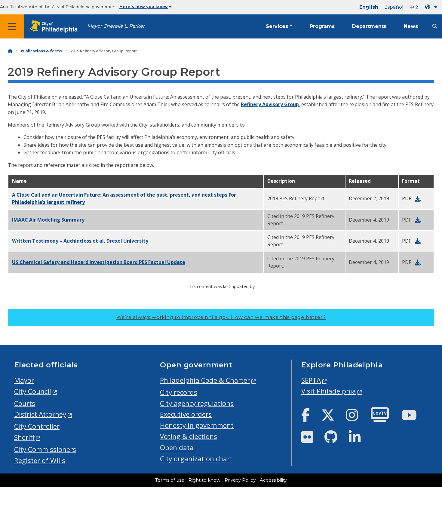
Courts (24, 403)
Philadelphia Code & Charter (205, 380)
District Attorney (40, 414)
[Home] (10, 51)
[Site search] (435, 26)
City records (178, 392)
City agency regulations (197, 403)
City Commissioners (45, 449)
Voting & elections (188, 436)
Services (277, 26)
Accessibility (273, 480)
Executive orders (186, 414)
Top (428, 488)
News (411, 26)
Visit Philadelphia (328, 391)
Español (394, 7)
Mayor (24, 380)
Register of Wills (39, 460)
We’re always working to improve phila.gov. (221, 317)
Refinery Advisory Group (270, 104)
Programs (322, 26)
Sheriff (24, 437)
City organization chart (196, 458)
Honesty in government (197, 425)
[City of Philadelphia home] (55, 26)
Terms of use (169, 480)
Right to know (204, 480)
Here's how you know (143, 6)
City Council (32, 391)
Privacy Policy (240, 480)
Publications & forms (41, 51)
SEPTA (311, 380)
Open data (177, 447)
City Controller (37, 426)
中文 (414, 7)
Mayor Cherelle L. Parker (116, 26)
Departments (369, 26)
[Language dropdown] (432, 7)
